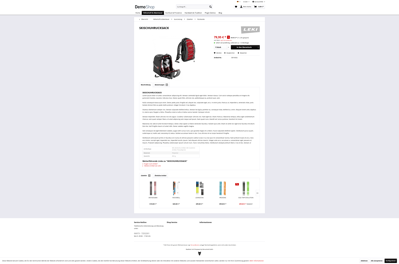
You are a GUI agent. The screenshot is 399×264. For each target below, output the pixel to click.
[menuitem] (194, 7)
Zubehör (145, 176)
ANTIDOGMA (153, 198)
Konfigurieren (391, 261)
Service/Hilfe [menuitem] (259, 2)
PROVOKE (222, 198)
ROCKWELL (176, 198)
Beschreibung (146, 85)
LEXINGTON (199, 198)
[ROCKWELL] (176, 188)
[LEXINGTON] (199, 188)
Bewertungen (161, 85)
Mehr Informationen (257, 261)
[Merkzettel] (236, 7)
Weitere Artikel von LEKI (152, 166)
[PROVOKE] (222, 188)
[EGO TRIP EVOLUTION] (246, 188)
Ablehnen (364, 261)
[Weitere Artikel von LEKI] (250, 30)
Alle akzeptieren (376, 261)
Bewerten (243, 53)
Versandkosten (195, 245)
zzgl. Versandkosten (226, 40)
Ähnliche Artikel (160, 176)
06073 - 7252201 (141, 233)
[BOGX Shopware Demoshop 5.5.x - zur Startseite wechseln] (144, 7)
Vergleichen (230, 53)
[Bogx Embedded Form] (199, 253)
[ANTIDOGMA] (153, 188)
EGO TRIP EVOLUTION (245, 198)
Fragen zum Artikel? (151, 164)
